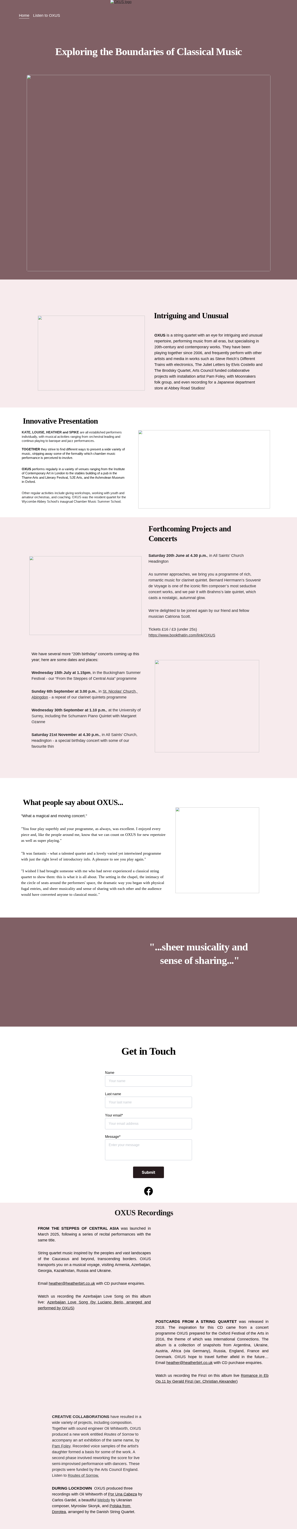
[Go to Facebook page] (148, 1191)
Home (24, 15)
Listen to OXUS (46, 15)
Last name (113, 1094)
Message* (112, 1136)
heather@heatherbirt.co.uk (189, 1363)
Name (109, 1072)
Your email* (114, 1115)
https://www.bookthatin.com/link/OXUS (181, 635)
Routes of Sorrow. (83, 1475)
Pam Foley (61, 1446)
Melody (103, 1500)
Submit (148, 1172)
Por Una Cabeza (122, 1494)
